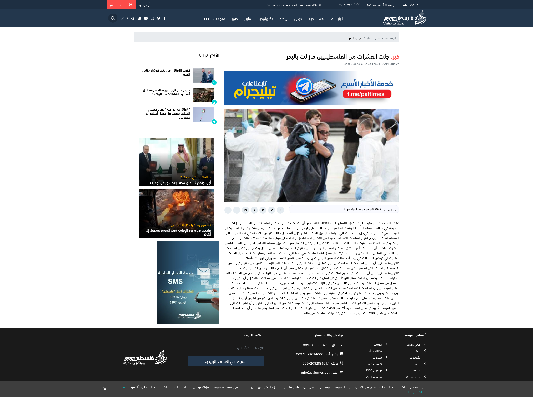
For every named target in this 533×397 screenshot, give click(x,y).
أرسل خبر (144, 4)
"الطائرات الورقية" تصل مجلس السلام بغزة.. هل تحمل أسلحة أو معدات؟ (168, 113)
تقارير (248, 18)
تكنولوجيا (266, 18)
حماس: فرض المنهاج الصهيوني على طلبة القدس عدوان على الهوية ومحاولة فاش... (271, 4)
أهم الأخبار (317, 18)
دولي (298, 18)
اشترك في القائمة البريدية (226, 361)
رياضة (283, 18)
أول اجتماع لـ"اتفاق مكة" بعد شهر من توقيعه (180, 182)
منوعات (219, 18)
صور (235, 18)
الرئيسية (337, 18)
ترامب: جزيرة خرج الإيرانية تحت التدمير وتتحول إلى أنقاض (178, 232)
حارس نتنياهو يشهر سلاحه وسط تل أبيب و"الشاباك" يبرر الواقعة (166, 91)
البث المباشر (118, 4)
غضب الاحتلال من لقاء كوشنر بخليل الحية (166, 72)
